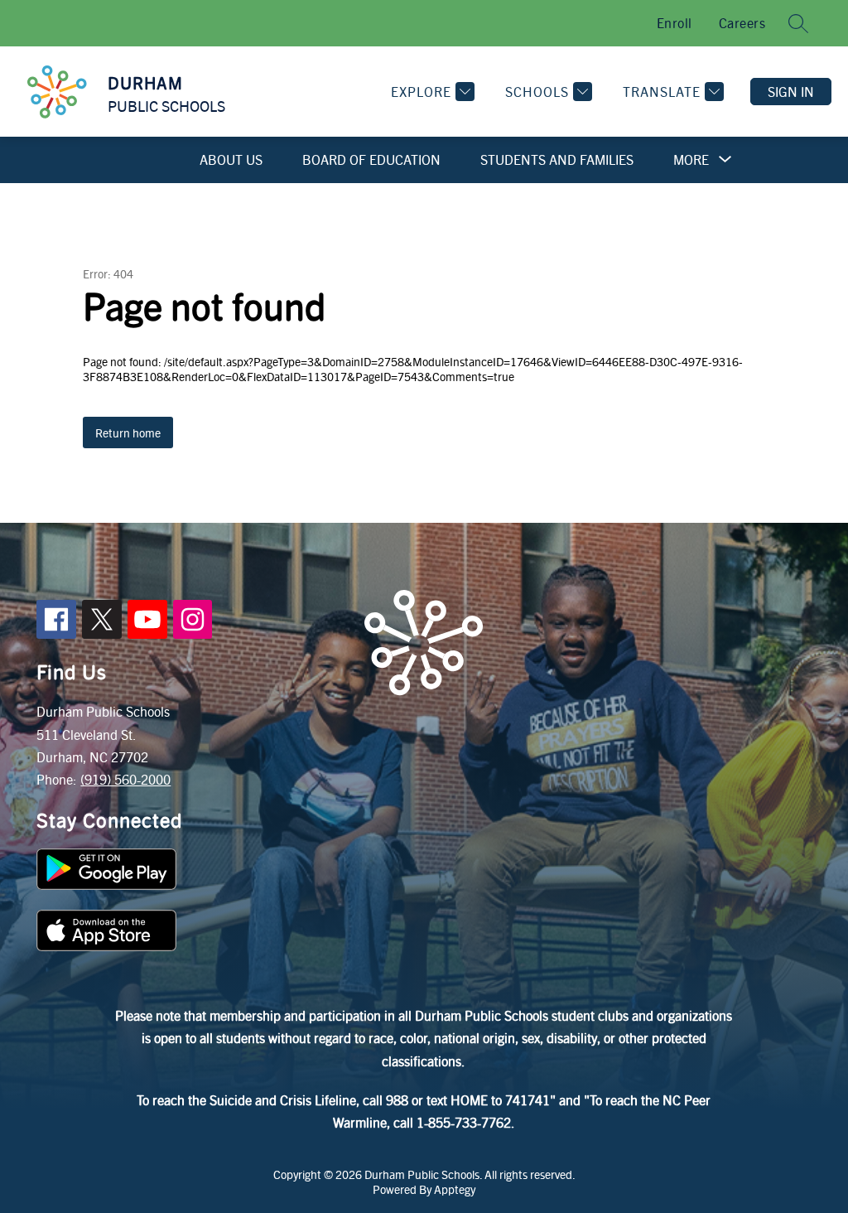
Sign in (791, 91)
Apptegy (454, 1189)
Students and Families (557, 159)
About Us (231, 159)
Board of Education (371, 159)
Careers (742, 22)
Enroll (674, 22)
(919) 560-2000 (125, 779)
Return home (128, 432)
